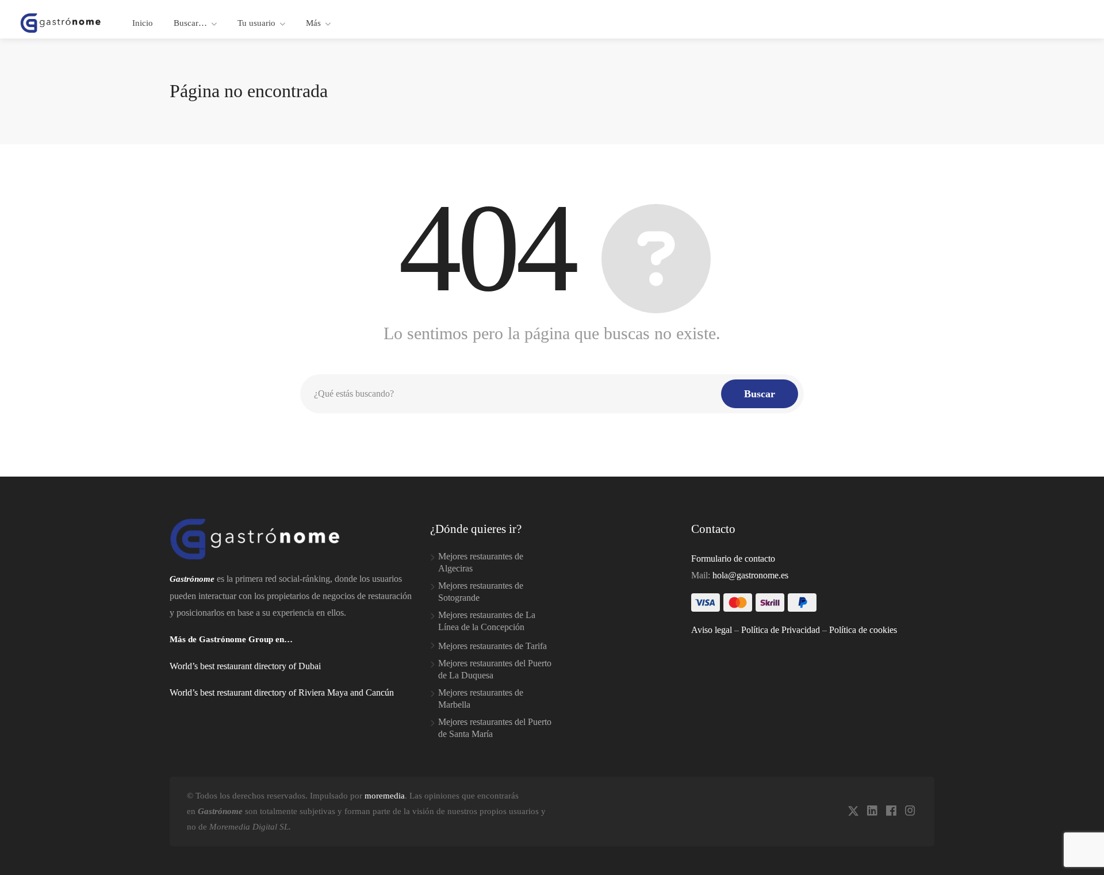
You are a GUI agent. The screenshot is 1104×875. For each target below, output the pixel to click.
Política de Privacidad (780, 630)
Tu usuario (256, 23)
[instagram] (910, 811)
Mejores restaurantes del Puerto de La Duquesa (494, 669)
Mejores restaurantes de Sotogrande (480, 591)
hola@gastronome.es (750, 575)
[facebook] (891, 811)
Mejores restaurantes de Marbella (480, 698)
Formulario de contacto (733, 558)
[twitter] (853, 811)
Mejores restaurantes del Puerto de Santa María (494, 728)
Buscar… (190, 23)
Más (313, 23)
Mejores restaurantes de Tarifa (492, 646)
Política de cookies (863, 630)
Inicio (142, 23)
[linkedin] (872, 811)
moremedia (385, 795)
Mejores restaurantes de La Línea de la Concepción (486, 621)
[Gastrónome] (61, 22)
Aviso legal (711, 630)
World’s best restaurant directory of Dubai (245, 666)
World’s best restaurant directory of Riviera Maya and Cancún (282, 692)
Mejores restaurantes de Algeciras (480, 562)
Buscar (759, 394)
